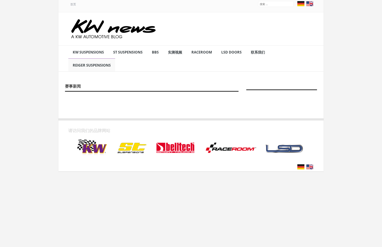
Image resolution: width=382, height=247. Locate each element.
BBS (155, 52)
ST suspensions (128, 52)
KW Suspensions (88, 52)
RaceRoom (201, 52)
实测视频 (175, 52)
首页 (73, 4)
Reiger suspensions (92, 65)
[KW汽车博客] (114, 29)
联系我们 (258, 52)
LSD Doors (231, 52)
